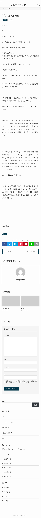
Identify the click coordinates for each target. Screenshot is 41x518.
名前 (6, 360)
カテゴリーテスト (8, 422)
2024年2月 (7, 472)
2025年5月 (7, 459)
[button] (38, 4)
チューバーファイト (20, 5)
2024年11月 (8, 468)
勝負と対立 (5, 427)
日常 (5, 20)
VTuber (6, 487)
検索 (3, 401)
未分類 (6, 501)
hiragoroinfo (20, 280)
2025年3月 (7, 463)
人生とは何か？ (7, 433)
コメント (7, 335)
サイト (6, 374)
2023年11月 (8, 476)
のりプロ (7, 492)
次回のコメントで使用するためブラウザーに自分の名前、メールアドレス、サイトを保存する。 (21, 381)
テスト (4, 417)
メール (6, 367)
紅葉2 (3, 438)
